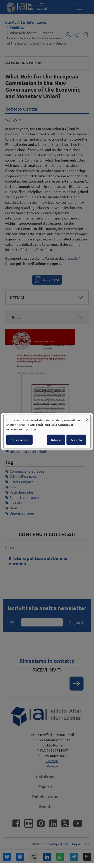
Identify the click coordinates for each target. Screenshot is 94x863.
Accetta (76, 440)
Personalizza (19, 440)
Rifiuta (56, 440)
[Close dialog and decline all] (87, 417)
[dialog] (47, 431)
